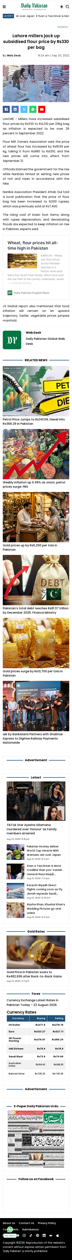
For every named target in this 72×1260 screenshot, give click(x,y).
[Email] (41, 109)
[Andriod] (50, 1235)
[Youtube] (17, 1235)
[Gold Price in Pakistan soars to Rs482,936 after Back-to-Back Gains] (36, 952)
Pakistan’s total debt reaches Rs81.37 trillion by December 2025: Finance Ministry (35, 610)
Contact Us (26, 1223)
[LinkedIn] (15, 109)
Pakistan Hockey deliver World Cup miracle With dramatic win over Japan (44, 851)
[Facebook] (6, 109)
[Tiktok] (30, 1235)
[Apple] (57, 1235)
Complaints (10, 1229)
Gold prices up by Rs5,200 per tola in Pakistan (30, 547)
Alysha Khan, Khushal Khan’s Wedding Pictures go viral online (46, 909)
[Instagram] (24, 1235)
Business (63, 27)
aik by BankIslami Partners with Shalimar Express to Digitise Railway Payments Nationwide (33, 738)
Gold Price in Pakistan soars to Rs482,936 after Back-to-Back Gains (34, 974)
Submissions (30, 1229)
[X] (24, 109)
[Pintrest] (37, 1235)
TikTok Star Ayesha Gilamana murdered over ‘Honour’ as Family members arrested (32, 829)
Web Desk (14, 55)
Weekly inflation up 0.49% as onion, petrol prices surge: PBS (34, 484)
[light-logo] (35, 7)
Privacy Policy (47, 1223)
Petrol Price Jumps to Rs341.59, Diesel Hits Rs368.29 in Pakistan (34, 421)
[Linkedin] (44, 1235)
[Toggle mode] (61, 6)
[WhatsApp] (32, 109)
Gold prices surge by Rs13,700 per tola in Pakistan (33, 673)
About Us (9, 1223)
